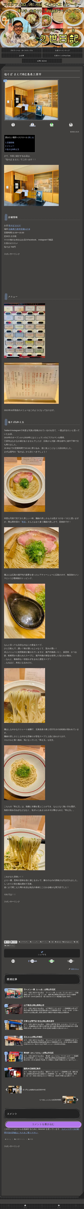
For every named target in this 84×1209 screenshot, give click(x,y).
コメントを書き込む (43, 1124)
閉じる (31, 137)
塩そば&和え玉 (12, 149)
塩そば (59, 942)
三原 (52, 942)
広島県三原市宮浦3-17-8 (19, 229)
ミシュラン (35, 942)
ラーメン (44, 942)
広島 (77, 942)
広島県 (15, 942)
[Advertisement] (42, 271)
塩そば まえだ (15, 225)
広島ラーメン (10, 945)
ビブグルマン (24, 942)
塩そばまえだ (68, 942)
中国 (7, 942)
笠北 (24, 522)
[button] (71, 125)
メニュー (9, 146)
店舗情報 (9, 143)
